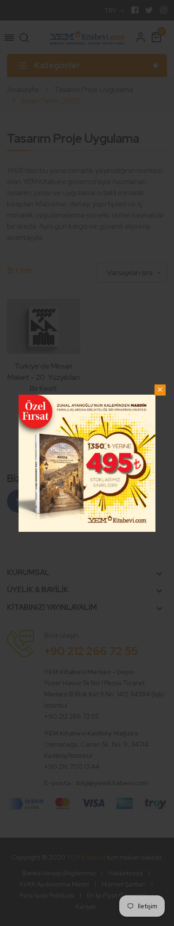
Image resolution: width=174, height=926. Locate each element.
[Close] (160, 390)
